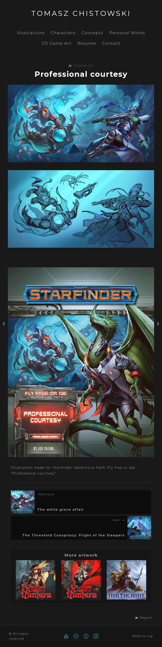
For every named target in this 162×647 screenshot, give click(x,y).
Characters (63, 32)
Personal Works (127, 32)
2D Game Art (57, 43)
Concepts (92, 32)
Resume (86, 43)
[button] (143, 618)
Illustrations (31, 32)
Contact (111, 43)
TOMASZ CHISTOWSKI (81, 13)
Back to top (143, 636)
